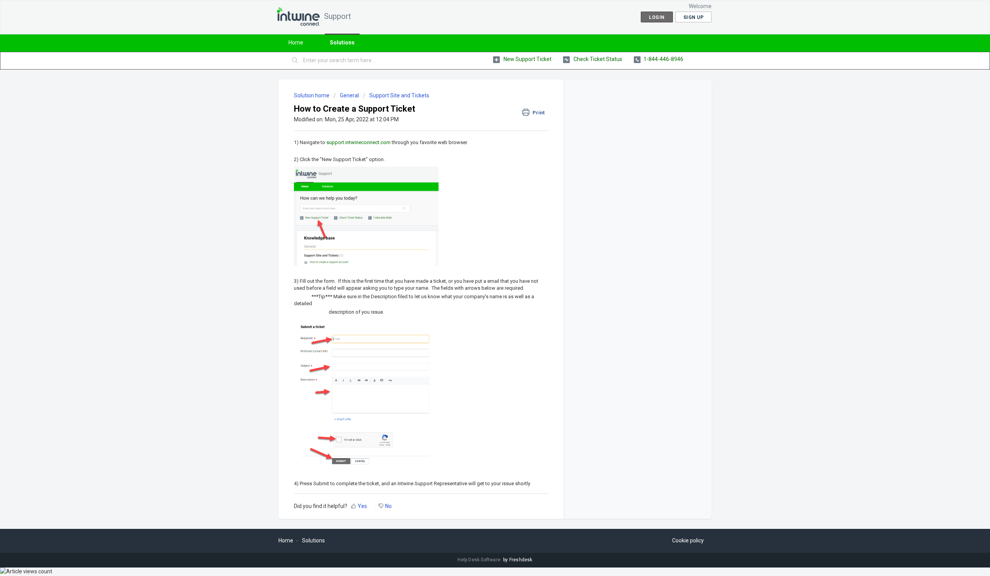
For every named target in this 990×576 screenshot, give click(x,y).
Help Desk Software (479, 559)
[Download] (481, 189)
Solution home (312, 95)
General (349, 95)
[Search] (295, 60)
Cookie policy (688, 540)
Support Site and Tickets (399, 95)
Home (295, 42)
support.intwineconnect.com (358, 142)
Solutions (342, 42)
